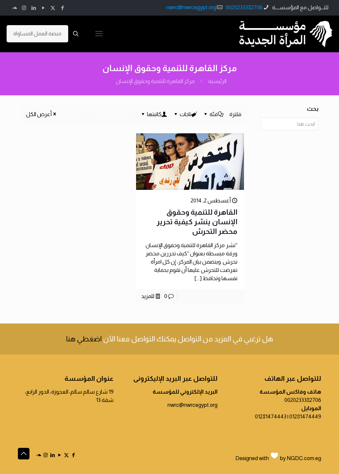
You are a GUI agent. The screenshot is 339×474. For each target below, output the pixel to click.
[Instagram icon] (24, 8)
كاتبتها (154, 114)
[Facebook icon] (62, 8)
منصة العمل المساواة (37, 33)
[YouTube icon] (43, 8)
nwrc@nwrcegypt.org (191, 7)
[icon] (14, 8)
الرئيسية (217, 81)
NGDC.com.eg (304, 458)
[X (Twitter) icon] (52, 8)
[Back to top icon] (23, 453)
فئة (214, 114)
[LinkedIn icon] (33, 8)
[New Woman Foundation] (285, 34)
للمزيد (147, 296)
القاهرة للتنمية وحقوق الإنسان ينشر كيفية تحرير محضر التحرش (197, 222)
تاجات (185, 114)
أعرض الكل (39, 114)
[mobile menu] (99, 33)
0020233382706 (244, 7)
